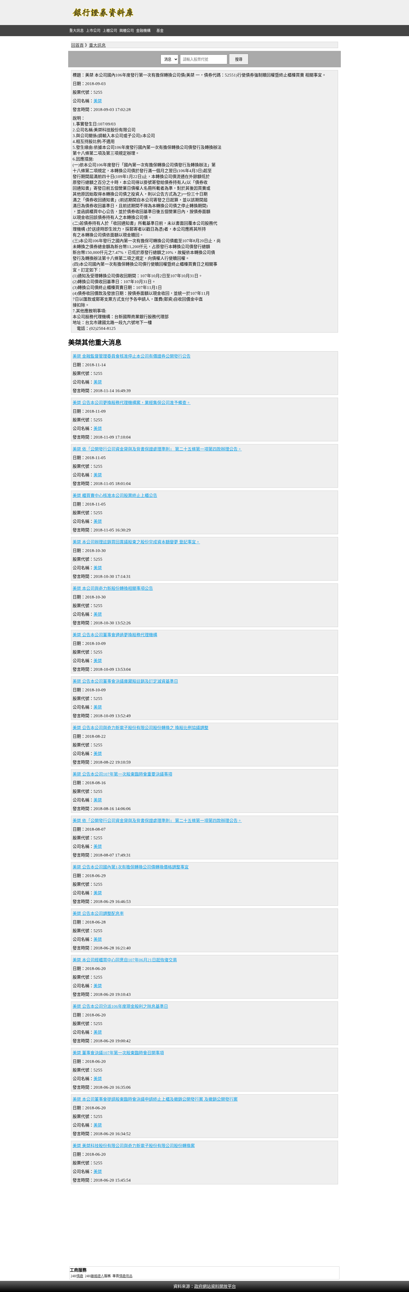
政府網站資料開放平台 (215, 1286)
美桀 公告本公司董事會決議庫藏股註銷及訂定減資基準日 (125, 681)
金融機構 (143, 30)
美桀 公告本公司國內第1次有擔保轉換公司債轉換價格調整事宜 (131, 867)
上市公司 (93, 30)
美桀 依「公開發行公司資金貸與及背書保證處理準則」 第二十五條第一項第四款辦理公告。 (157, 449)
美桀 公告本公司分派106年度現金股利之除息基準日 (120, 1006)
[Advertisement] (239, 12)
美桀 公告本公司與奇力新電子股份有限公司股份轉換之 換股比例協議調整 (140, 728)
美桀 (97, 101)
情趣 (80, 1276)
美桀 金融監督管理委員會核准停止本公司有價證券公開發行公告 (132, 356)
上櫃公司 (110, 30)
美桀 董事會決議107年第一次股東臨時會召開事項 (118, 1053)
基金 (160, 30)
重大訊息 (76, 30)
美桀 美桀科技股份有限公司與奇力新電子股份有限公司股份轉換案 (134, 1146)
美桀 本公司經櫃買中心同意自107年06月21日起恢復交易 (125, 960)
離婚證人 (97, 1276)
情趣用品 (125, 1276)
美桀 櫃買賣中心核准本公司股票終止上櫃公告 (115, 495)
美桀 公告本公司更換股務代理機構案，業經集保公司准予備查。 (132, 402)
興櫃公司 (126, 30)
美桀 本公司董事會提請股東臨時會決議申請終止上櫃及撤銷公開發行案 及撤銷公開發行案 (155, 1099)
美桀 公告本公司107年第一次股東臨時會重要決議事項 (122, 774)
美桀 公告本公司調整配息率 (98, 913)
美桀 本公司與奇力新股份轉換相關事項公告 (113, 588)
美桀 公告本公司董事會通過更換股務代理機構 (115, 635)
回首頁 (77, 45)
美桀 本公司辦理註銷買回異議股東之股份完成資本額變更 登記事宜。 (136, 542)
